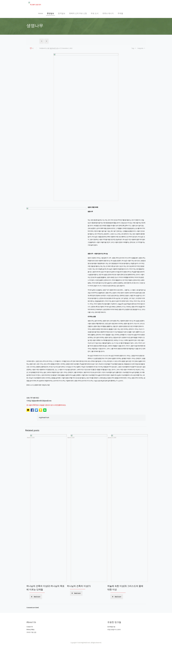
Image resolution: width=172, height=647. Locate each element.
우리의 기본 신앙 (31, 632)
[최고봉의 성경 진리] (34, 4)
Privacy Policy (30, 629)
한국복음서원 (111, 627)
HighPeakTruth (53, 48)
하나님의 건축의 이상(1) (79, 585)
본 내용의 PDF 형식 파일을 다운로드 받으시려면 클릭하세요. (46, 405)
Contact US (29, 627)
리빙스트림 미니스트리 (114, 629)
